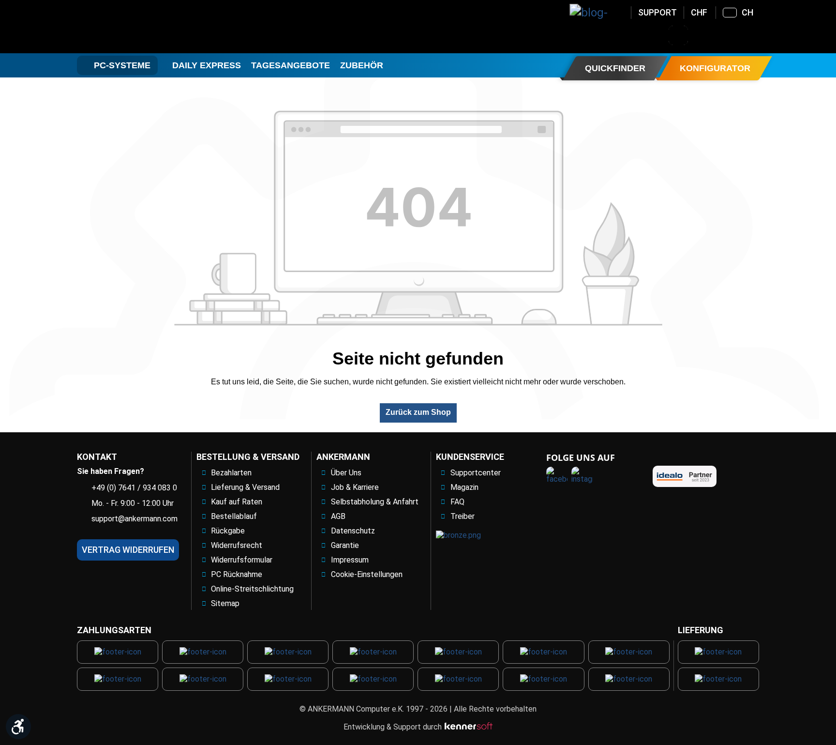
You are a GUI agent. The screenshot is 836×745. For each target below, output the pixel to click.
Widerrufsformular (241, 559)
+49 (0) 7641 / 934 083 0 (134, 487)
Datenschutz (353, 530)
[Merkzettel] (728, 35)
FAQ (457, 501)
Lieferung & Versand (245, 487)
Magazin (464, 487)
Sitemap (225, 603)
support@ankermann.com (134, 518)
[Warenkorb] (753, 35)
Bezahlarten (231, 472)
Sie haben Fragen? (110, 471)
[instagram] (582, 477)
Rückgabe (228, 530)
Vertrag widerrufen (128, 550)
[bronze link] (458, 535)
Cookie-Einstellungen (367, 574)
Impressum (350, 559)
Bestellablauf (234, 516)
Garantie (345, 545)
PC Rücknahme (236, 574)
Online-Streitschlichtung (252, 588)
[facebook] (556, 477)
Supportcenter (475, 472)
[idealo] (685, 476)
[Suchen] (678, 35)
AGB (338, 516)
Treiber (462, 516)
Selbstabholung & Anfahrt (374, 501)
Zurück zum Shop (418, 412)
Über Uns (346, 472)
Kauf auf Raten (236, 501)
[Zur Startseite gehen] (155, 27)
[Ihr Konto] (703, 35)
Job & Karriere (355, 487)
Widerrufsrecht (236, 545)
